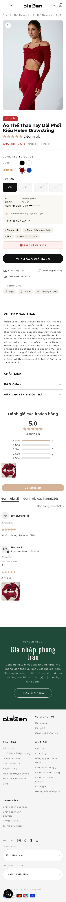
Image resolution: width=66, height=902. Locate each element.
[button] (61, 5)
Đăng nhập (41, 723)
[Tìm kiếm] (11, 5)
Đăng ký (40, 728)
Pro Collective (11, 763)
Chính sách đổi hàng (47, 772)
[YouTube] (31, 840)
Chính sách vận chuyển (44, 779)
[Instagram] (19, 840)
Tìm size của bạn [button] (16, 221)
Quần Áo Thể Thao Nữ (16, 15)
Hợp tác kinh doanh (15, 778)
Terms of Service (13, 825)
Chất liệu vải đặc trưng (16, 753)
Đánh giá (40, 786)
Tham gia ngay (33, 693)
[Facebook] (25, 840)
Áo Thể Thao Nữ (42, 15)
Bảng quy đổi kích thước (46, 760)
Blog (5, 783)
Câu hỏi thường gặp (47, 767)
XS (10, 187)
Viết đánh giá (33, 487)
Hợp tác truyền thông (16, 773)
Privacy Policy (11, 820)
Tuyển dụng (10, 768)
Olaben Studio (11, 758)
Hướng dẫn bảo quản (48, 791)
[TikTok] (37, 840)
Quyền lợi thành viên (47, 733)
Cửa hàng (41, 753)
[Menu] (5, 5)
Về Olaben (9, 748)
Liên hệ (39, 748)
